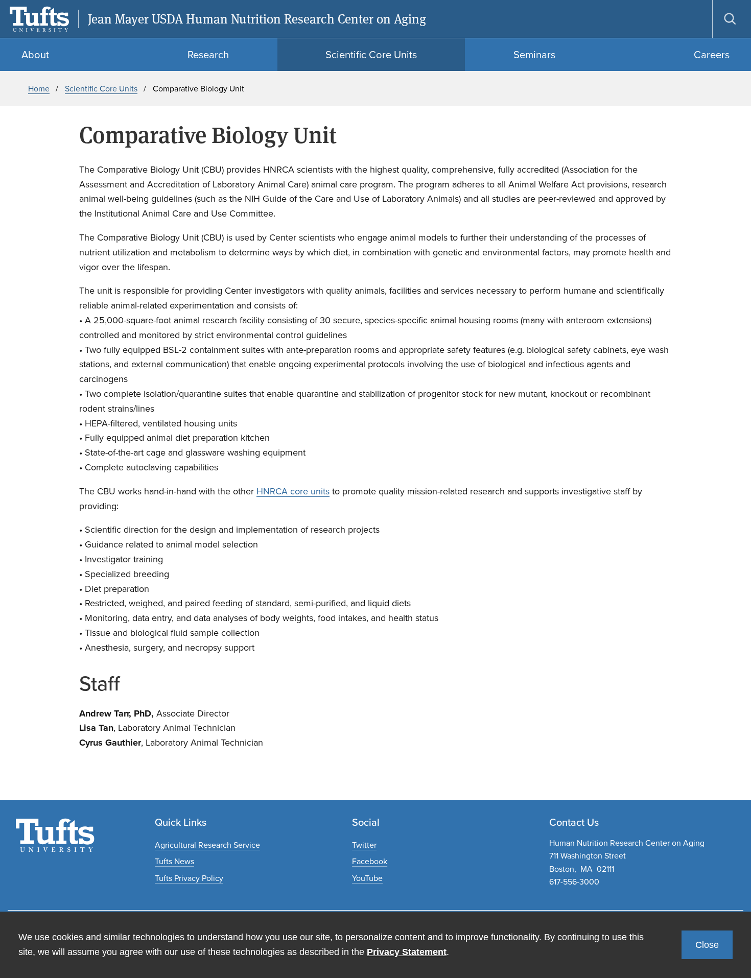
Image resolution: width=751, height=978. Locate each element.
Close (707, 945)
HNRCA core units (293, 491)
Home (39, 88)
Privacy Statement (407, 952)
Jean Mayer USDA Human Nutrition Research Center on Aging (257, 19)
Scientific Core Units (101, 88)
